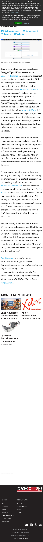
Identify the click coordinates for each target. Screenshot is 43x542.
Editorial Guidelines (8, 515)
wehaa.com (24, 538)
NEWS (26, 295)
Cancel (19, 512)
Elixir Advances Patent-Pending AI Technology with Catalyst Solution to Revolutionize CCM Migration (9, 315)
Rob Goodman (14, 31)
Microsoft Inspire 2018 (30, 89)
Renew (19, 509)
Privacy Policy (14, 12)
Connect (7, 34)
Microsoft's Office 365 (11, 185)
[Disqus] (21, 378)
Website (20, 34)
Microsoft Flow (28, 110)
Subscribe (20, 504)
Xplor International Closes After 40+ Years (31, 315)
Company (4, 500)
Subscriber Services (22, 500)
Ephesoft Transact (9, 75)
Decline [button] (26, 23)
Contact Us (5, 521)
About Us (5, 512)
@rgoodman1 (31, 31)
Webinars (5, 507)
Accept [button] (18, 23)
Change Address (22, 507)
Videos (4, 509)
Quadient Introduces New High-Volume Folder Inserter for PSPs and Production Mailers (9, 338)
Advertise (5, 504)
